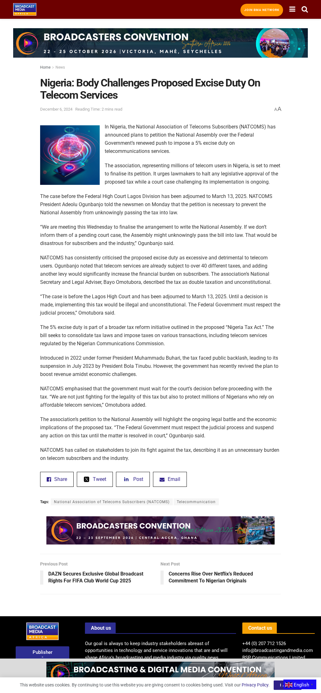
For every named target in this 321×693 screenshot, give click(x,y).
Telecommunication (196, 502)
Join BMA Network (261, 10)
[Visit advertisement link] (160, 47)
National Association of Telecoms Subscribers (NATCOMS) (112, 502)
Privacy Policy (255, 684)
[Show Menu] (292, 9)
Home (45, 67)
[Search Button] (305, 9)
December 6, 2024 (56, 109)
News (60, 67)
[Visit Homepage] (24, 9)
